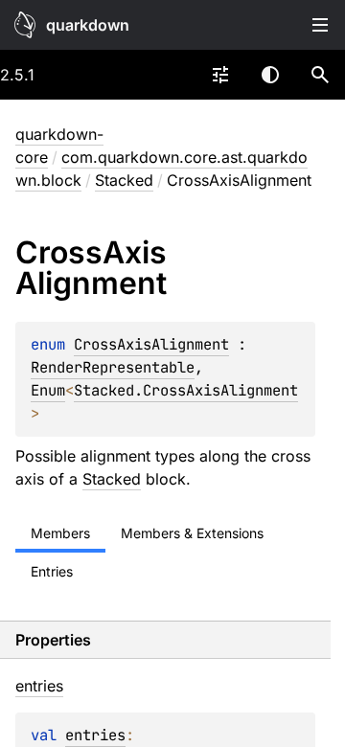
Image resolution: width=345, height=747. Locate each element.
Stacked (124, 180)
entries (95, 735)
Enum (48, 390)
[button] (320, 75)
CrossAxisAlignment (151, 344)
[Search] (320, 75)
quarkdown (87, 24)
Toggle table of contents (320, 25)
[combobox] (220, 75)
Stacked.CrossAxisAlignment (186, 390)
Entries (52, 571)
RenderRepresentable (113, 367)
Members (60, 533)
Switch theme (270, 75)
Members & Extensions (192, 533)
